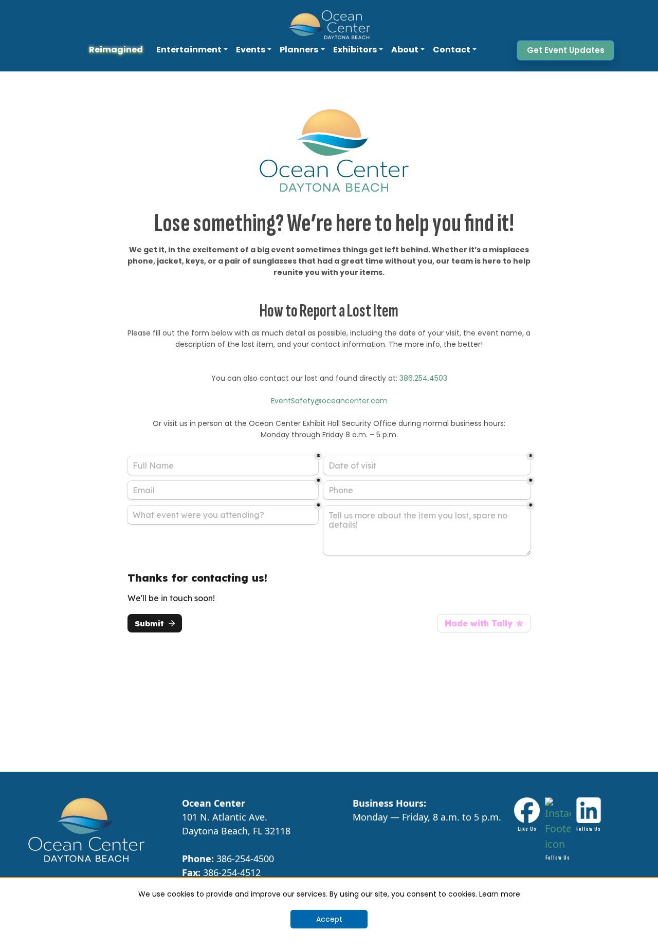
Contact (451, 49)
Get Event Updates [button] (566, 50)
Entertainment (189, 49)
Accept (329, 919)
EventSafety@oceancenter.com (329, 401)
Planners (299, 49)
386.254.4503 (423, 378)
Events (250, 49)
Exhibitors (355, 49)
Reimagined (116, 49)
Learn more (499, 894)
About (404, 49)
